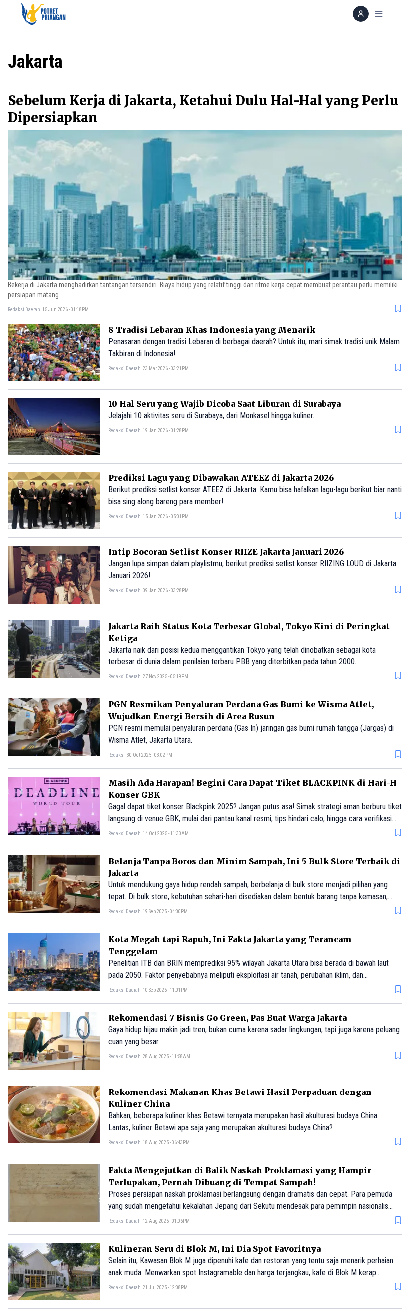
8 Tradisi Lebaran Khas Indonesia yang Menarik (212, 330)
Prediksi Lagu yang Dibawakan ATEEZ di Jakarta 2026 (221, 478)
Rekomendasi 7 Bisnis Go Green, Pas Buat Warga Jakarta (227, 1018)
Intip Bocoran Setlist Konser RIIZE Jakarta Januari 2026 (226, 552)
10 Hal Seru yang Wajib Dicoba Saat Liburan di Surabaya (224, 404)
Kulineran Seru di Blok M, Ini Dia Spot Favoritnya (214, 1249)
